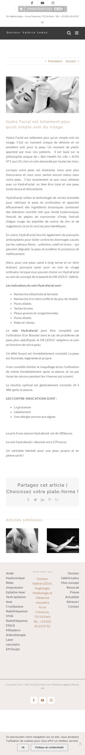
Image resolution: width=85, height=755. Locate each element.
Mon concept (70, 582)
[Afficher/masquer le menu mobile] (77, 33)
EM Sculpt (13, 649)
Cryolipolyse (14, 606)
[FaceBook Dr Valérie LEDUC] (32, 3)
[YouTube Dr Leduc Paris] (42, 3)
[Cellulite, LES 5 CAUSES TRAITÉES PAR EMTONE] (22, 540)
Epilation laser (15, 592)
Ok (23, 747)
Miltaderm (13, 630)
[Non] (80, 744)
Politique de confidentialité (49, 747)
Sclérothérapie (16, 635)
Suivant (71, 61)
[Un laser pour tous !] (63, 540)
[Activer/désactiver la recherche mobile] (69, 33)
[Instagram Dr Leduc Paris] (53, 3)
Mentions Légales (61, 684)
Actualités (72, 597)
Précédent (55, 61)
